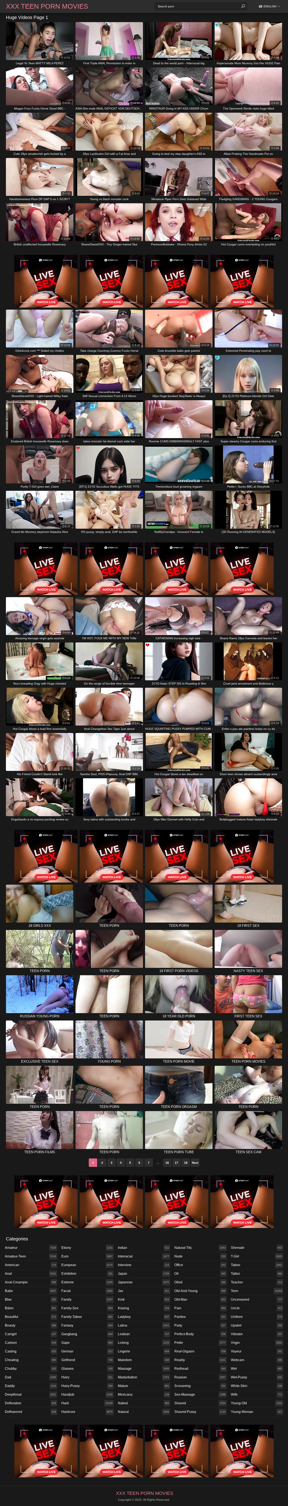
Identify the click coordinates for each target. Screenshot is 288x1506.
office (200, 1265)
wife (256, 1394)
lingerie (143, 1351)
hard (87, 1403)
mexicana (143, 1394)
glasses (87, 1368)
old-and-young (200, 1291)
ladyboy (143, 1317)
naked (143, 1403)
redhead (200, 1368)
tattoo (256, 1273)
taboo (256, 1265)
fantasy (87, 1325)
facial (87, 1291)
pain (200, 1308)
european (87, 1265)
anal (30, 1273)
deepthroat (30, 1394)
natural (143, 1412)
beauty (30, 1325)
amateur (30, 1247)
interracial (143, 1256)
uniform (256, 1317)
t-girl (256, 1256)
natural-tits (200, 1247)
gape (87, 1342)
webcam (256, 1360)
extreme (87, 1282)
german (87, 1351)
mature (143, 1386)
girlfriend (87, 1360)
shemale (256, 1247)
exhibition (87, 1273)
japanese (143, 1282)
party (200, 1325)
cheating (30, 1360)
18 (185, 1162)
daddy (30, 1386)
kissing (143, 1308)
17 (176, 1162)
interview (143, 1265)
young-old (256, 1403)
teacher (256, 1282)
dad (30, 1377)
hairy (87, 1377)
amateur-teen (30, 1256)
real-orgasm (200, 1351)
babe (30, 1291)
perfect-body (200, 1334)
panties (200, 1317)
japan (143, 1273)
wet (256, 1368)
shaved (200, 1403)
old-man (200, 1299)
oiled (200, 1282)
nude (200, 1256)
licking (143, 1342)
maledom (143, 1360)
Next (195, 1162)
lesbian (143, 1334)
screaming (200, 1386)
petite (200, 1342)
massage (143, 1368)
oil (200, 1273)
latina (143, 1325)
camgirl (30, 1334)
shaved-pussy (200, 1412)
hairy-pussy (87, 1386)
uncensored (256, 1299)
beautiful (30, 1317)
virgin (256, 1342)
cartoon (30, 1342)
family (87, 1299)
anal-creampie (30, 1282)
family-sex (87, 1308)
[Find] (243, 6)
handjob (87, 1394)
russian (200, 1377)
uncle (256, 1308)
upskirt (256, 1325)
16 (167, 1162)
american (30, 1265)
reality (200, 1360)
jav (143, 1291)
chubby (30, 1368)
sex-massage (200, 1394)
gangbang (87, 1334)
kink (143, 1299)
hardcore (87, 1412)
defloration (30, 1403)
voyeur (256, 1351)
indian (143, 1247)
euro (87, 1256)
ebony (87, 1247)
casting (30, 1351)
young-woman (256, 1412)
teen (256, 1291)
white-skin (256, 1386)
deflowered (30, 1412)
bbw (30, 1299)
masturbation (143, 1377)
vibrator (256, 1334)
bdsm (30, 1308)
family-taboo (87, 1317)
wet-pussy (256, 1377)
